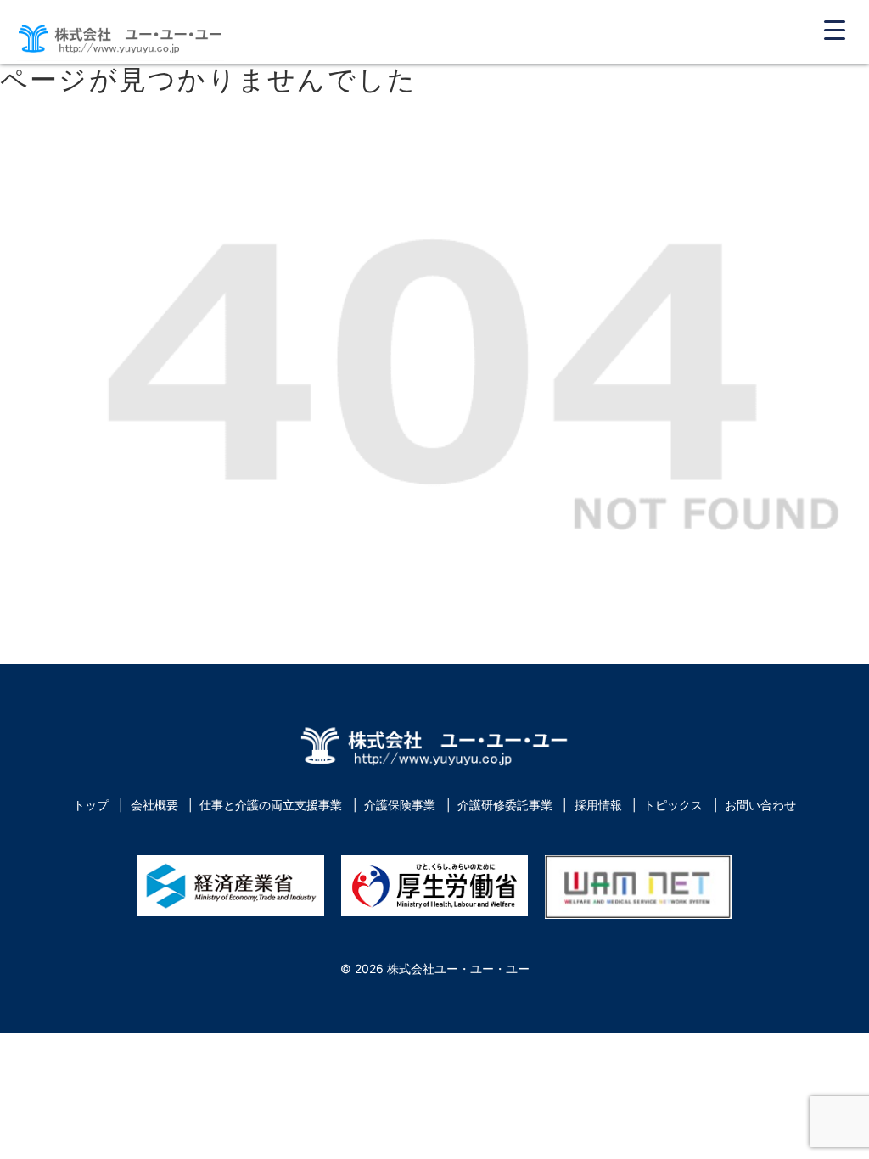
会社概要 (154, 805)
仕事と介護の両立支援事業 (270, 805)
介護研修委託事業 (504, 805)
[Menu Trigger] (835, 28)
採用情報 (598, 805)
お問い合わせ (760, 805)
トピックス (673, 805)
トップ (91, 805)
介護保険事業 (399, 805)
